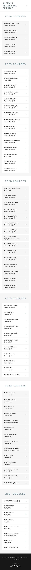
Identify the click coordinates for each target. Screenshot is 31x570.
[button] (27, 5)
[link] (11, 8)
